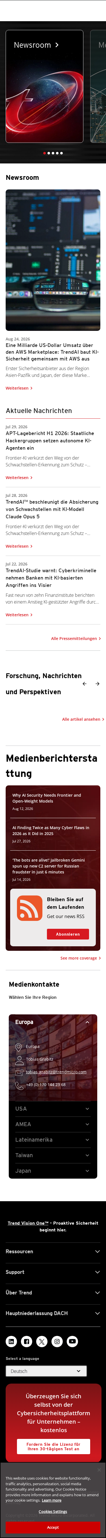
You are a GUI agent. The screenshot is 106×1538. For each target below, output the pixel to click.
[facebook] (26, 1341)
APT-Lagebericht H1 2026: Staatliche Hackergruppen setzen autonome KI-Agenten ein (50, 440)
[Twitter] (41, 1341)
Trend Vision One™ (28, 1223)
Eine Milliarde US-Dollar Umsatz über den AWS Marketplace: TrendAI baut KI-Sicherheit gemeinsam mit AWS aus (52, 352)
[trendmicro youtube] (72, 1341)
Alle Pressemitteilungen (74, 638)
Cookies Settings (53, 1511)
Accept (53, 1527)
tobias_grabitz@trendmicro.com (56, 1071)
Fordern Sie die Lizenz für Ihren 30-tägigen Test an (49, 1445)
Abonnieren (63, 932)
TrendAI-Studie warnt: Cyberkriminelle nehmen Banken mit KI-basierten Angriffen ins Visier (51, 577)
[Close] (99, 1470)
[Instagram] (57, 1341)
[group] (44, 86)
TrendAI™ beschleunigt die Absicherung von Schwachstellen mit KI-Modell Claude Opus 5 (52, 508)
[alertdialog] (53, 1500)
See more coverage (78, 958)
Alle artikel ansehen (81, 719)
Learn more (51, 1500)
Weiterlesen (17, 388)
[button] (44, 153)
